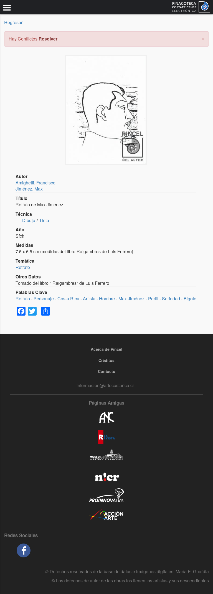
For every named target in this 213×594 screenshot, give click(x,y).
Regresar (13, 22)
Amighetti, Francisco (35, 182)
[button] (203, 38)
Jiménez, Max (29, 189)
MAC (106, 456)
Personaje (44, 298)
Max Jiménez (131, 298)
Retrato (23, 267)
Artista (89, 298)
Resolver (48, 38)
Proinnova (106, 495)
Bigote (190, 298)
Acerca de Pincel (106, 349)
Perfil (153, 298)
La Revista (106, 437)
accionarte (106, 515)
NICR (106, 476)
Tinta (44, 220)
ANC (106, 418)
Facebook (23, 550)
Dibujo (28, 220)
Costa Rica (68, 298)
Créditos (106, 360)
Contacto (106, 371)
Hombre (107, 298)
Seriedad (171, 298)
